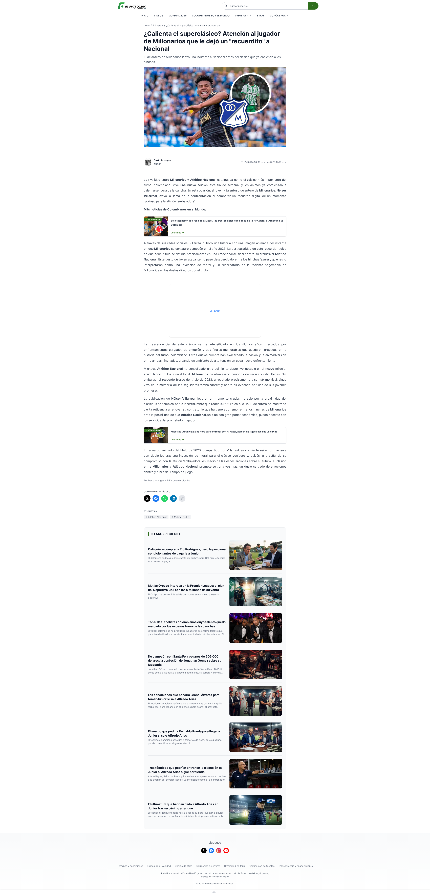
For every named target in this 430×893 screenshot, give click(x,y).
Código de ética (183, 865)
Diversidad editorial (234, 865)
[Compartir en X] (147, 498)
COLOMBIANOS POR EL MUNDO (210, 15)
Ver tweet (215, 310)
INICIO (144, 15)
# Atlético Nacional (156, 517)
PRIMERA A (241, 15)
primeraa (158, 25)
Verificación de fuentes (261, 865)
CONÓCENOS (278, 15)
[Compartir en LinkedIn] (173, 498)
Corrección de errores (208, 865)
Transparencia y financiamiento (295, 865)
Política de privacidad (159, 865)
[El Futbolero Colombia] (132, 6)
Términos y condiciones (130, 865)
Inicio (146, 25)
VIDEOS (158, 15)
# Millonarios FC (180, 517)
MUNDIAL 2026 (177, 15)
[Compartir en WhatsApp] (164, 498)
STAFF (261, 15)
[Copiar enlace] (182, 498)
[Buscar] (313, 6)
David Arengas (162, 160)
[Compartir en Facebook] (156, 498)
